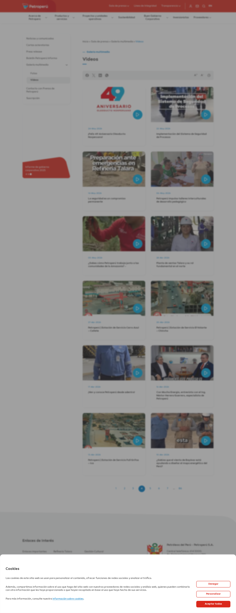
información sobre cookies (68, 598)
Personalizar (213, 594)
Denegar (213, 584)
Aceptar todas (213, 603)
